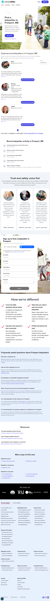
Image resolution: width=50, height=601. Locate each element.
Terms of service (14, 597)
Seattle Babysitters (30, 476)
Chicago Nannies (38, 524)
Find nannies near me (39, 512)
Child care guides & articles (7, 512)
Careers (19, 584)
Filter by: (41, 60)
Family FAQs (4, 510)
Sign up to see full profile (28, 79)
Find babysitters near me (23, 512)
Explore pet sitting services (8, 568)
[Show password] (33, 282)
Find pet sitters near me (7, 570)
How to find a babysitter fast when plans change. (12, 438)
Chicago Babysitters (22, 524)
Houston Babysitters (22, 518)
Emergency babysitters (7, 553)
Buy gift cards (4, 584)
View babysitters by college (33, 133)
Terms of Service (20, 252)
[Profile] (5, 65)
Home (2, 5)
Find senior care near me (23, 570)
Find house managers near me (41, 570)
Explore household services (41, 568)
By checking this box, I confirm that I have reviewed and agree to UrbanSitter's (18, 251)
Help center (3, 582)
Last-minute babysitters (7, 555)
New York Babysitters (7, 474)
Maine (13, 5)
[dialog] (2, 598)
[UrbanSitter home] (8, 1)
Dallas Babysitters (6, 478)
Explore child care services (8, 561)
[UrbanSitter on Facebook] (43, 597)
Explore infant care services (41, 553)
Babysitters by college (31, 461)
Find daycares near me (7, 532)
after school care (22, 401)
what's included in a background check (15, 383)
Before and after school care (7, 522)
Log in (39, 1)
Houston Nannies (38, 518)
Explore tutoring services (23, 553)
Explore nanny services (40, 510)
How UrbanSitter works (6, 508)
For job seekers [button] (17, 503)
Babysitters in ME (6, 467)
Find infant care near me (40, 555)
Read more (3, 76)
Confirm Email (6, 273)
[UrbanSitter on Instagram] (45, 597)
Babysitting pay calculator (7, 518)
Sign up (45, 2)
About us (19, 580)
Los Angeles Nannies (39, 516)
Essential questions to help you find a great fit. (11, 444)
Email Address (6, 267)
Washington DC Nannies (40, 522)
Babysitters (7, 5)
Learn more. (31, 58)
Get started (9, 35)
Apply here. (14, 38)
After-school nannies (5, 524)
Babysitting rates (5, 516)
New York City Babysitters (24, 514)
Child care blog (4, 514)
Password (5, 279)
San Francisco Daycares (7, 540)
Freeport (18, 5)
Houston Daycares (6, 538)
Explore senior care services (24, 568)
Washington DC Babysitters (24, 522)
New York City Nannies (40, 514)
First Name (5, 255)
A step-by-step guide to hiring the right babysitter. (12, 433)
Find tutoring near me (23, 555)
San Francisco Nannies (40, 520)
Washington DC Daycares (7, 542)
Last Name (5, 261)
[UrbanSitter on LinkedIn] (48, 597)
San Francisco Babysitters (32, 474)
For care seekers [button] (5, 503)
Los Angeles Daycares (7, 536)
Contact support (4, 580)
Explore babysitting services (8, 461)
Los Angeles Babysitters (7, 476)
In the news (20, 586)
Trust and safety (21, 582)
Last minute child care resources (8, 520)
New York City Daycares (7, 534)
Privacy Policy (13, 252)
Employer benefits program (23, 589)
